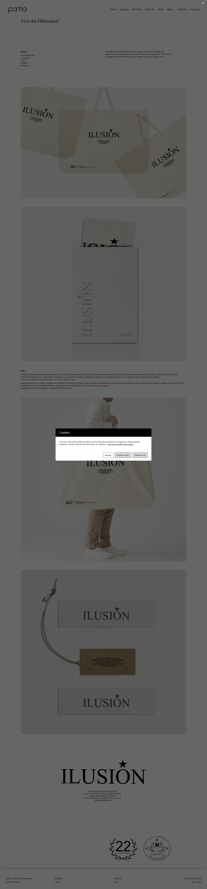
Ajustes (108, 455)
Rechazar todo (123, 455)
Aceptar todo (140, 455)
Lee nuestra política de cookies (120, 444)
